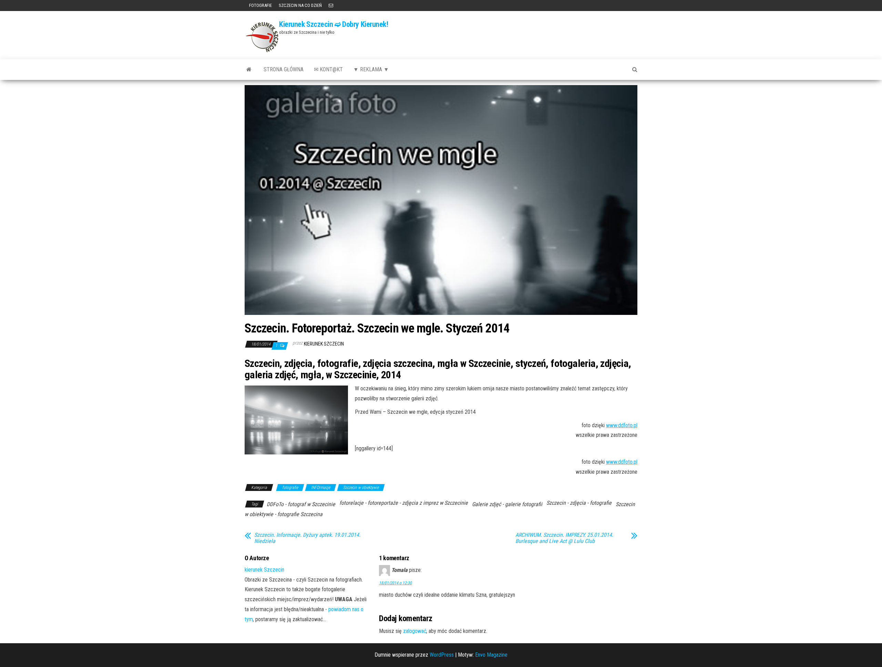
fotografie (290, 487)
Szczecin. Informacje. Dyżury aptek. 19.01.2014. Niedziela (307, 538)
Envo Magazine (491, 654)
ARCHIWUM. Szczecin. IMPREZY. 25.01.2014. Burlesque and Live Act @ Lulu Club (564, 538)
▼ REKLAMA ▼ (371, 69)
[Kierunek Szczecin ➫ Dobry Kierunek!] (248, 69)
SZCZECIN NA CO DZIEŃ (300, 5)
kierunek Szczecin (324, 344)
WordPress (442, 654)
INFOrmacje (320, 487)
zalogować (414, 631)
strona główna (284, 69)
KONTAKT (331, 5)
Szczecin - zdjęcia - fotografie (579, 503)
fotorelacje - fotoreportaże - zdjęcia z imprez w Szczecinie (403, 503)
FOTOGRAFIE (260, 5)
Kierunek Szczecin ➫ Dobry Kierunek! (333, 24)
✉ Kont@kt (328, 69)
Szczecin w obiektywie (361, 487)
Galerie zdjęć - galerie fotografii (507, 504)
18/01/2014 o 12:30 (395, 583)
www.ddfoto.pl (621, 425)
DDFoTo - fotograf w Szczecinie (301, 504)
